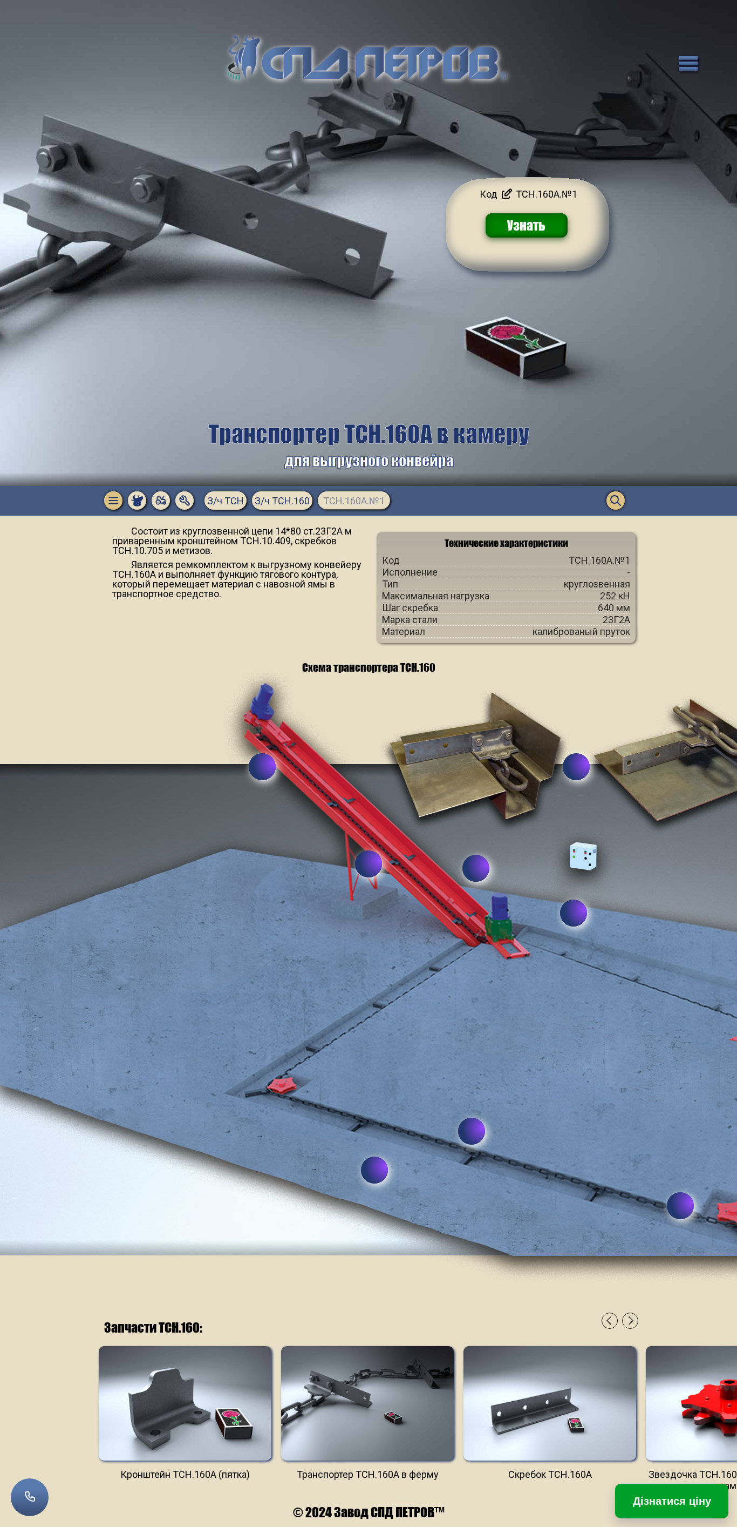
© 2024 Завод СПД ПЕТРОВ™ (369, 1512)
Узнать (526, 225)
